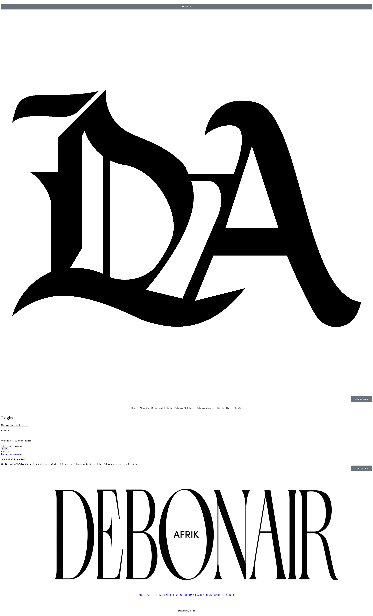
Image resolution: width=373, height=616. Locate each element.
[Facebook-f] (28, 15)
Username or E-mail (10, 425)
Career (229, 408)
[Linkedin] (20, 15)
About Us (144, 408)
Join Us (238, 408)
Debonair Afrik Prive (184, 408)
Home (134, 408)
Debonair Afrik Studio (161, 408)
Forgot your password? (11, 454)
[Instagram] (4, 15)
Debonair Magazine (205, 408)
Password (5, 430)
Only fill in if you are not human (16, 440)
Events (220, 408)
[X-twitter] (12, 15)
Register (5, 451)
